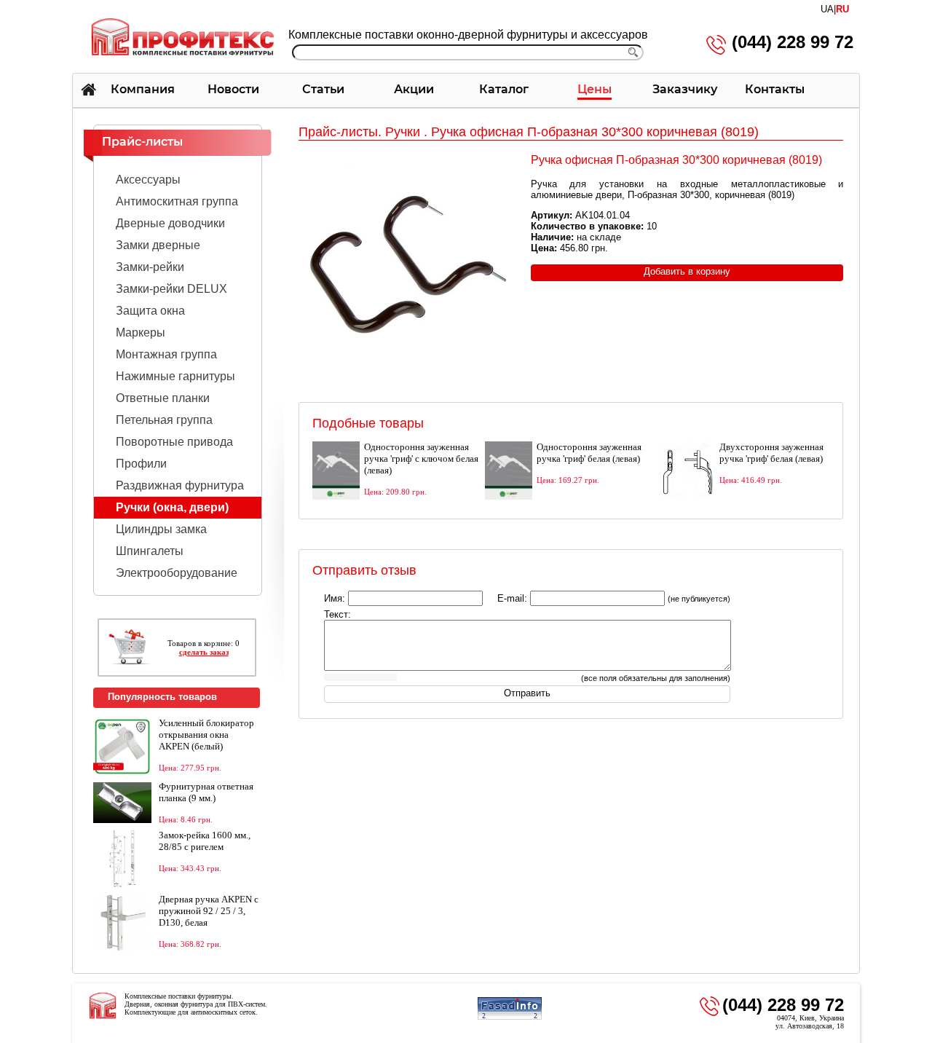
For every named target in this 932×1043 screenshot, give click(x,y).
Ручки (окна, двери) (172, 507)
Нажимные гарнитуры (175, 376)
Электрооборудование (176, 573)
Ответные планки (163, 398)
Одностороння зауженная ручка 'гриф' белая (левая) (589, 452)
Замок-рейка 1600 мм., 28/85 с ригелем (204, 841)
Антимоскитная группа (177, 201)
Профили (141, 463)
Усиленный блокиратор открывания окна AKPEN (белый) (206, 734)
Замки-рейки (150, 267)
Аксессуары (148, 179)
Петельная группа (164, 420)
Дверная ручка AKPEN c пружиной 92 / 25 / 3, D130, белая (208, 911)
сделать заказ (204, 652)
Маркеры (140, 332)
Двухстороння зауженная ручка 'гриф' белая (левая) (771, 452)
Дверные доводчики (170, 223)
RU (842, 9)
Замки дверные (158, 245)
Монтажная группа (166, 354)
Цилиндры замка (161, 529)
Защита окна (150, 310)
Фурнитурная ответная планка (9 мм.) (206, 792)
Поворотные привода (174, 442)
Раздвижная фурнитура (180, 485)
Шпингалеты (149, 551)
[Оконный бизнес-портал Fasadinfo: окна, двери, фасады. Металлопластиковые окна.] (510, 1017)
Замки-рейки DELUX (171, 289)
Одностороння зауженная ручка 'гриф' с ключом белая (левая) (421, 458)
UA (827, 9)
